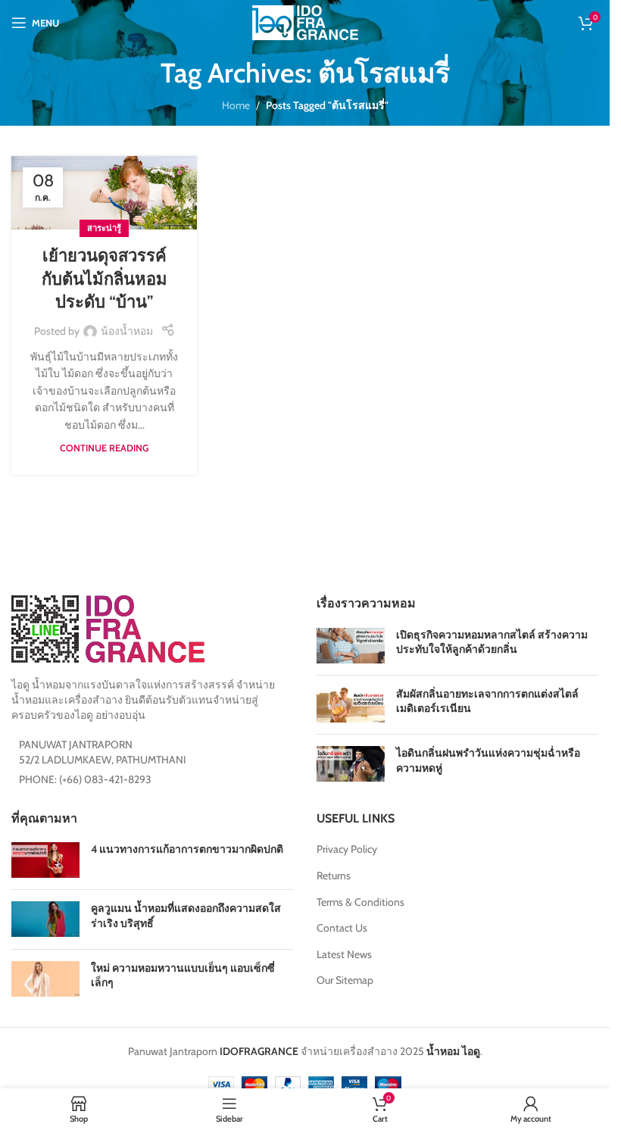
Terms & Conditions (360, 902)
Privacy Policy (347, 849)
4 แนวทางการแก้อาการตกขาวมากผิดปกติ (187, 849)
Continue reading (104, 448)
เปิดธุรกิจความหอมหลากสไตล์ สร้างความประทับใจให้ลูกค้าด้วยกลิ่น (492, 642)
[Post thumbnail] (351, 645)
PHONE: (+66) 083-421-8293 (85, 779)
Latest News (344, 954)
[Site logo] (305, 21)
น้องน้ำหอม (127, 331)
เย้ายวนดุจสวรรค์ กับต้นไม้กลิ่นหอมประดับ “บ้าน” (104, 279)
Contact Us (342, 928)
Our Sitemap (345, 980)
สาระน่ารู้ (104, 228)
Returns (334, 875)
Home (236, 105)
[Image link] (107, 628)
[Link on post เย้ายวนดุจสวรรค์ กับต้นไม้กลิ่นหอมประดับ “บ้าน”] (104, 192)
